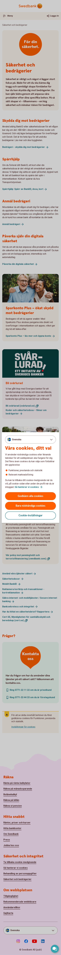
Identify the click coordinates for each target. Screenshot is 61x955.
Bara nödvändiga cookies (30, 506)
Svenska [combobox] (16, 439)
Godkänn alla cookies (30, 496)
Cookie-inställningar (31, 515)
